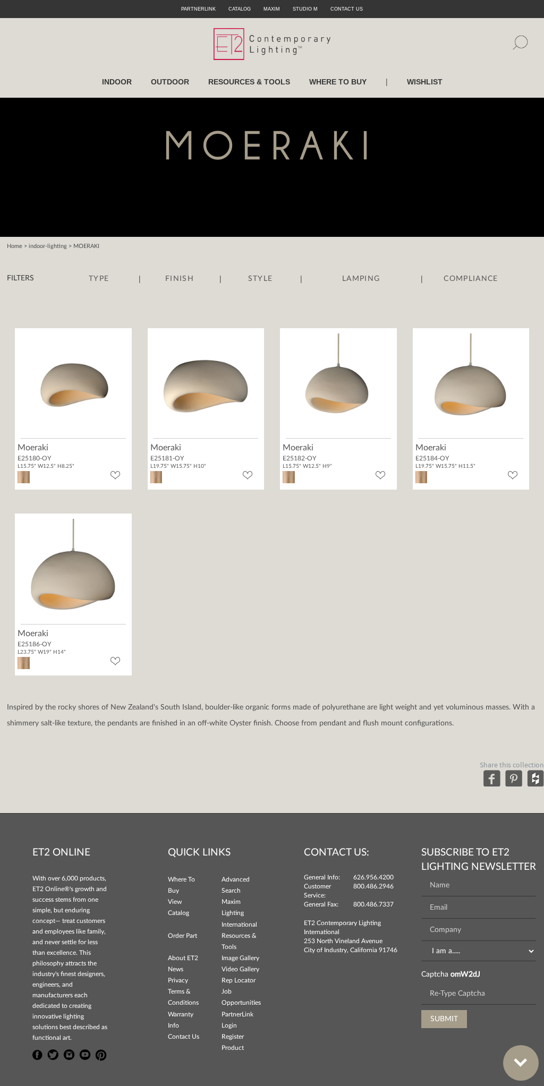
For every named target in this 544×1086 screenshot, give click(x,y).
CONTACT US (346, 9)
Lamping (361, 279)
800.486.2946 (373, 886)
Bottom (521, 1063)
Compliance (471, 279)
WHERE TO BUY (338, 82)
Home (14, 246)
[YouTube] (85, 1053)
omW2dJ (465, 974)
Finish (179, 279)
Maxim (272, 9)
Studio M (305, 9)
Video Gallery (240, 969)
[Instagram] (69, 1053)
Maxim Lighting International (239, 913)
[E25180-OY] (73, 385)
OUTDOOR (170, 82)
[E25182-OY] (338, 385)
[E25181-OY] (205, 385)
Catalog (239, 9)
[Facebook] (491, 778)
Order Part (182, 936)
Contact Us (183, 1036)
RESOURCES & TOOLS (249, 82)
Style (260, 279)
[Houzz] (535, 778)
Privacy (178, 980)
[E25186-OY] (73, 570)
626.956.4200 (373, 877)
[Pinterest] (513, 778)
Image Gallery (240, 958)
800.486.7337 (373, 904)
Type (99, 279)
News (175, 969)
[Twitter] (53, 1053)
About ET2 (183, 958)
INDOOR (117, 82)
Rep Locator (239, 980)
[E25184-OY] (470, 385)
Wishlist (425, 82)
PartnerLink (198, 9)
